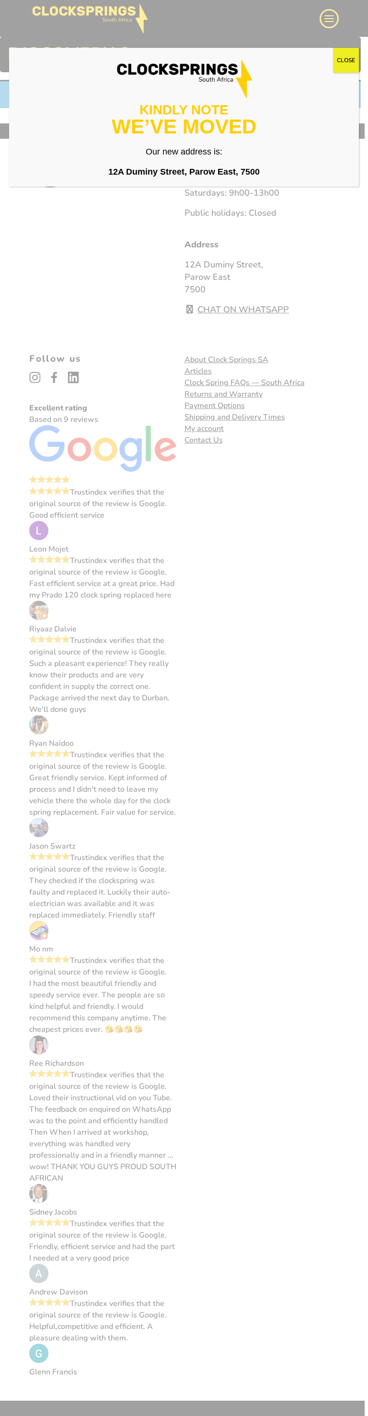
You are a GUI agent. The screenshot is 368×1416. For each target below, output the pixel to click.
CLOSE (346, 60)
